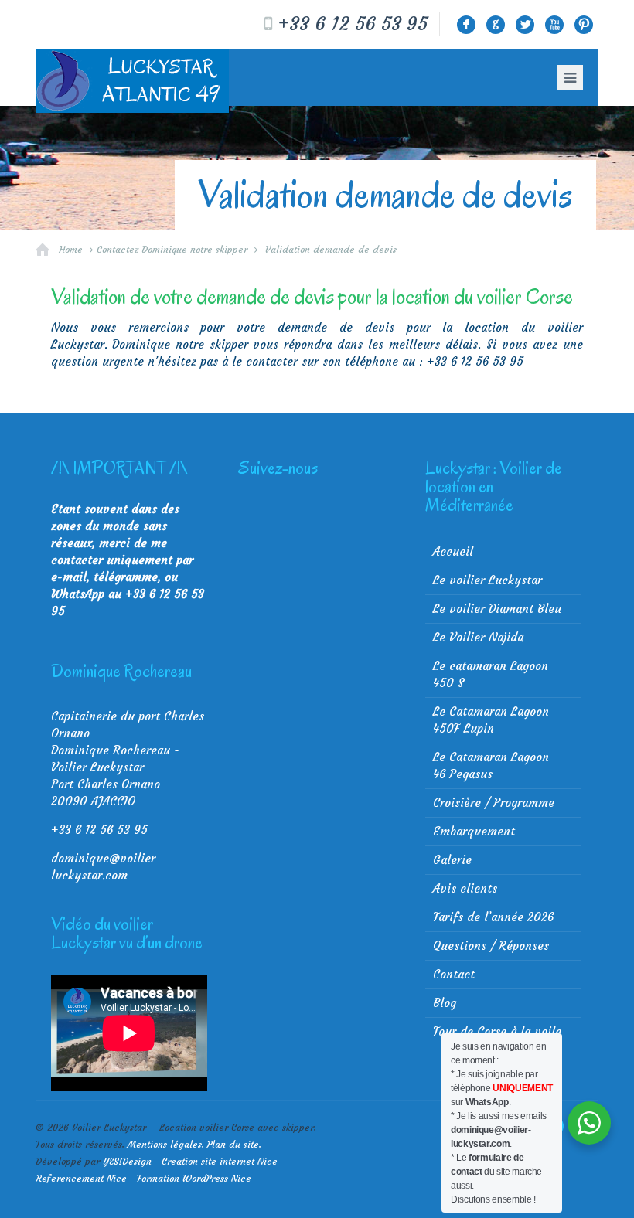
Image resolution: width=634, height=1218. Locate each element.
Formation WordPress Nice (194, 1178)
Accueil (453, 551)
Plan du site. (234, 1144)
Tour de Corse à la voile (497, 1031)
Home (71, 249)
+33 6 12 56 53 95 (353, 24)
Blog (444, 1002)
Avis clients (465, 888)
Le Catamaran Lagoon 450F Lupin (491, 720)
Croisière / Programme (493, 802)
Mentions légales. (166, 1144)
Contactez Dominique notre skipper (172, 249)
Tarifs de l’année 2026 (493, 917)
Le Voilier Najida (478, 637)
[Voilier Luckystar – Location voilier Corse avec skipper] (132, 81)
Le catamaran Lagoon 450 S (490, 674)
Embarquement (474, 831)
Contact (454, 974)
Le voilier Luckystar (487, 580)
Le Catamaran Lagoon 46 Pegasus (491, 765)
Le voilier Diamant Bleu (497, 608)
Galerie (452, 859)
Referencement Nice (81, 1178)
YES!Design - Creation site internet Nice (190, 1161)
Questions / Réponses (491, 945)
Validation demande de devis (331, 249)
